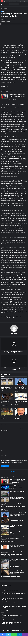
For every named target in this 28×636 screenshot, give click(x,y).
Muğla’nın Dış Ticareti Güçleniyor (17, 491)
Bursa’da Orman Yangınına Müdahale (6, 416)
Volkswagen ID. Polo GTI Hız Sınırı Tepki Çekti (12, 503)
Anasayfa (4, 8)
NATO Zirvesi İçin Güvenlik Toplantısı (21, 402)
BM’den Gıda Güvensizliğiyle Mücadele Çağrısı (12, 551)
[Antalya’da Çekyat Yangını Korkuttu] (5, 561)
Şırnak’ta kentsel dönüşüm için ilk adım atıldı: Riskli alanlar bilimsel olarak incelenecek (17, 96)
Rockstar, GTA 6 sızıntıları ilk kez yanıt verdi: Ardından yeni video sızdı (11, 555)
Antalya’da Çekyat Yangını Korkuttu (18, 559)
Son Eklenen (14, 471)
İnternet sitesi (4, 455)
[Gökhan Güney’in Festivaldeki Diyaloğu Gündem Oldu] (21, 411)
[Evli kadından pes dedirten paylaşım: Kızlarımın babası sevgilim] (7, 396)
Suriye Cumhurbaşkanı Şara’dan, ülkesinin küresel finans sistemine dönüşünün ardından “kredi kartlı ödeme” (13, 508)
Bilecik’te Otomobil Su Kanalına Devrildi (10, 576)
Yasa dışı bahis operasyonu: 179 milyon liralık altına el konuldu (6, 387)
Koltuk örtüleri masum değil (8, 541)
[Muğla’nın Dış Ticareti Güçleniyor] (5, 493)
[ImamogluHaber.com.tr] (14, 4)
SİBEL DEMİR (5, 19)
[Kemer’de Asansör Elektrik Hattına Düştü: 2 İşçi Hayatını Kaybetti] (5, 572)
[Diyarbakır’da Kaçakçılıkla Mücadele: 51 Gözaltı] (5, 566)
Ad (2, 445)
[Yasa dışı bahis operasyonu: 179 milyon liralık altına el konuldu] (7, 381)
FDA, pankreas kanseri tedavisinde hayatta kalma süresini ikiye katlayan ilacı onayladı (13, 537)
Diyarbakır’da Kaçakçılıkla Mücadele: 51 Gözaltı (16, 565)
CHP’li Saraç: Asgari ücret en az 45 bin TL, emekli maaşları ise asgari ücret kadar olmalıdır (21, 387)
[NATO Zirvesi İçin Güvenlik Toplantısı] (21, 396)
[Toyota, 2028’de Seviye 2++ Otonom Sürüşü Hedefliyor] (5, 487)
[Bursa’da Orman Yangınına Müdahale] (7, 411)
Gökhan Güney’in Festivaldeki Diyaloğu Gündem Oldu (20, 417)
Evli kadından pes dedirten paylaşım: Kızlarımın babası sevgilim (7, 403)
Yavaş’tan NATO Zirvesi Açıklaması (9, 90)
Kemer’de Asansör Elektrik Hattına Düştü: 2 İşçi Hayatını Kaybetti (18, 571)
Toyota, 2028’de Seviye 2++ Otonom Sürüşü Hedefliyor (14, 1)
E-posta (3, 450)
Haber (8, 8)
